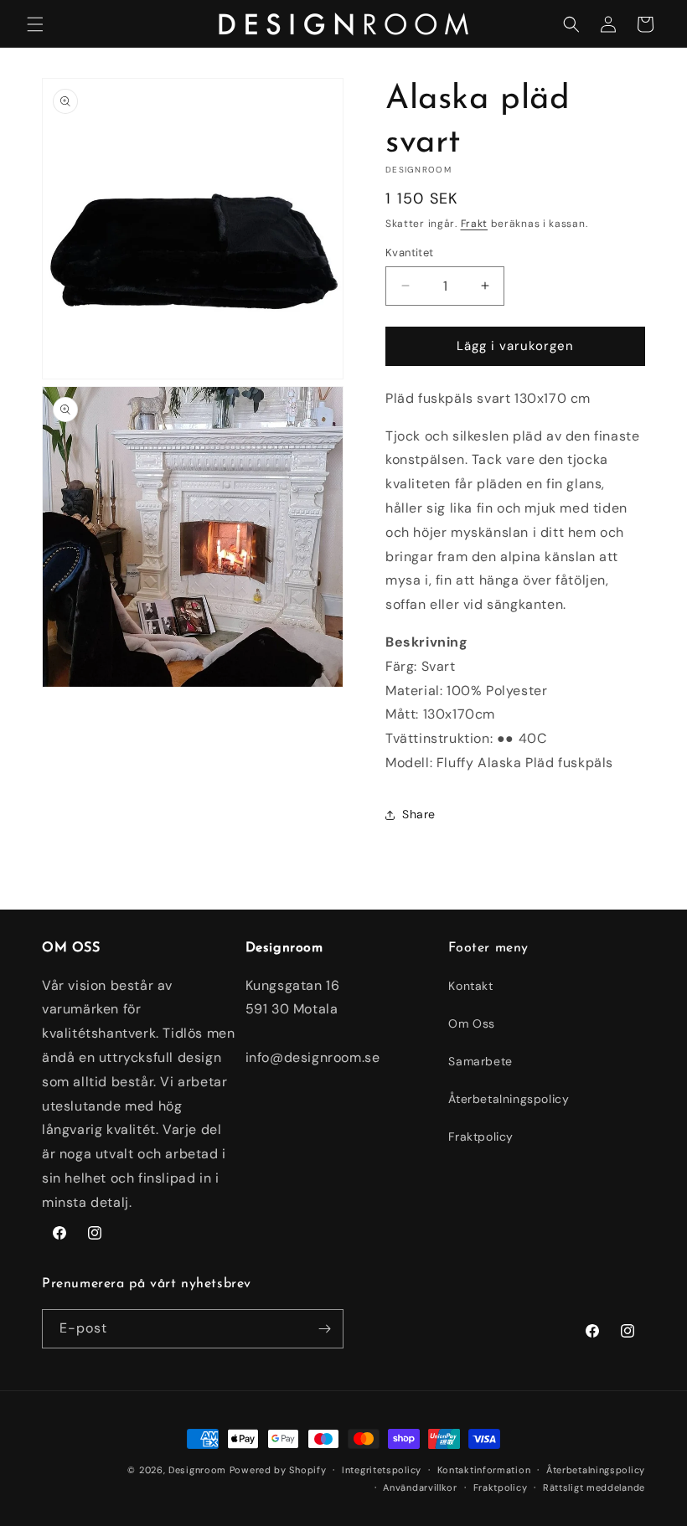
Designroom (197, 1470)
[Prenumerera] (324, 1328)
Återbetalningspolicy (508, 1098)
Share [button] (419, 814)
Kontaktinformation (484, 1470)
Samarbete (480, 1061)
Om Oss (471, 1023)
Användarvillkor (420, 1487)
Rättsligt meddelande (594, 1487)
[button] (35, 24)
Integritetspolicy (381, 1470)
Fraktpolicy (481, 1136)
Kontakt (470, 985)
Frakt (474, 223)
